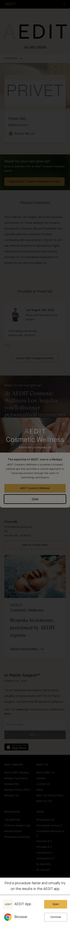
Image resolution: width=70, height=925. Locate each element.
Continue (55, 917)
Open (55, 904)
